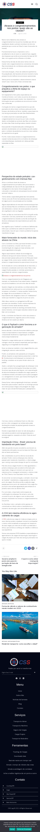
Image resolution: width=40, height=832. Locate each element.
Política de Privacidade (24, 829)
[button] (32, 4)
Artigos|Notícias (14, 641)
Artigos (20, 22)
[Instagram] (20, 678)
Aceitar (12, 829)
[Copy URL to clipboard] (36, 548)
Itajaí (8, 790)
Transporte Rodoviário (20, 739)
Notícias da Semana (20, 700)
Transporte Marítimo (20, 726)
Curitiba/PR (10, 786)
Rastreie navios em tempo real (20, 760)
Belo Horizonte (11, 802)
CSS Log (10, 808)
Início (20, 691)
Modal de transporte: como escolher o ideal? (19, 644)
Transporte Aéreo (20, 721)
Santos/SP (10, 798)
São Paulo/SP (11, 794)
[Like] (3, 548)
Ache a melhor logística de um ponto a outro (20, 773)
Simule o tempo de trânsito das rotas (20, 765)
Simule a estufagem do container (20, 769)
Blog (20, 704)
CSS (4, 519)
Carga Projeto (20, 734)
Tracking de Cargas (20, 752)
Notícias (11, 603)
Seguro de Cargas (20, 730)
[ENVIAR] (34, 672)
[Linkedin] (23, 678)
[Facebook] (16, 678)
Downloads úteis (20, 756)
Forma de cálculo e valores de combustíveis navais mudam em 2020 (19, 607)
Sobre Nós (20, 695)
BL (2, 358)
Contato (20, 708)
